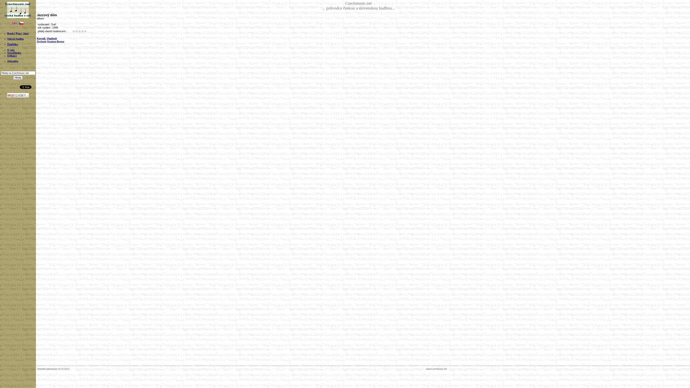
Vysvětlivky (14, 53)
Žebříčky (12, 44)
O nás (11, 50)
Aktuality (12, 61)
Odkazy (12, 55)
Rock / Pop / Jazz (18, 33)
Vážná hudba (15, 39)
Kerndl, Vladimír (47, 38)
